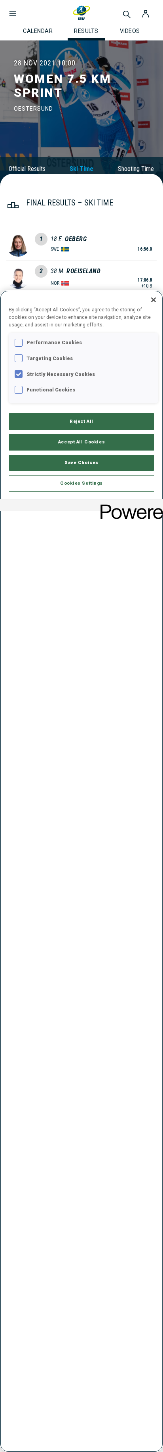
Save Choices (81, 462)
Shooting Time (136, 169)
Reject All (81, 421)
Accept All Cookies (81, 442)
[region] (81, 871)
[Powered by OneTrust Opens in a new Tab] (129, 506)
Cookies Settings (81, 483)
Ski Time (81, 169)
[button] (12, 9)
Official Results (27, 169)
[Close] (153, 300)
